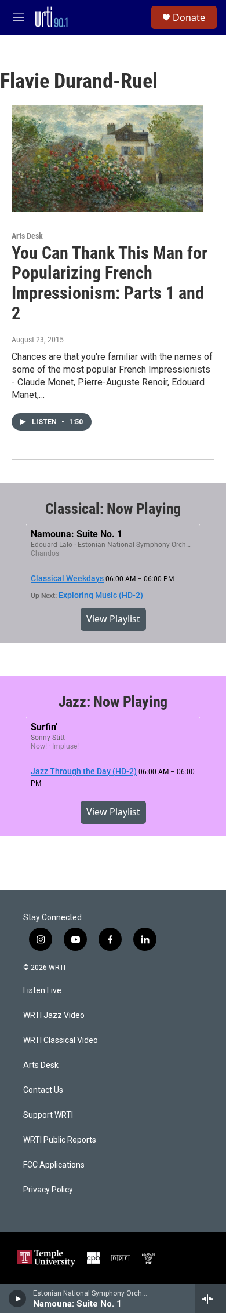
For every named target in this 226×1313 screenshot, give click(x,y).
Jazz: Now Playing (113, 701)
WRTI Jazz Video (54, 1015)
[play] (17, 1298)
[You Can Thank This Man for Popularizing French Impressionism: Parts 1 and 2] (107, 158)
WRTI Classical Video (60, 1040)
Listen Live (42, 990)
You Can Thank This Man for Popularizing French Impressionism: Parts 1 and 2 (109, 283)
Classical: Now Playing (113, 508)
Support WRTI (48, 1115)
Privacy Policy (48, 1190)
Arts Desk (27, 235)
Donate (189, 17)
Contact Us (43, 1090)
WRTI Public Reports (59, 1140)
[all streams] (210, 1298)
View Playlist (113, 618)
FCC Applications (54, 1165)
